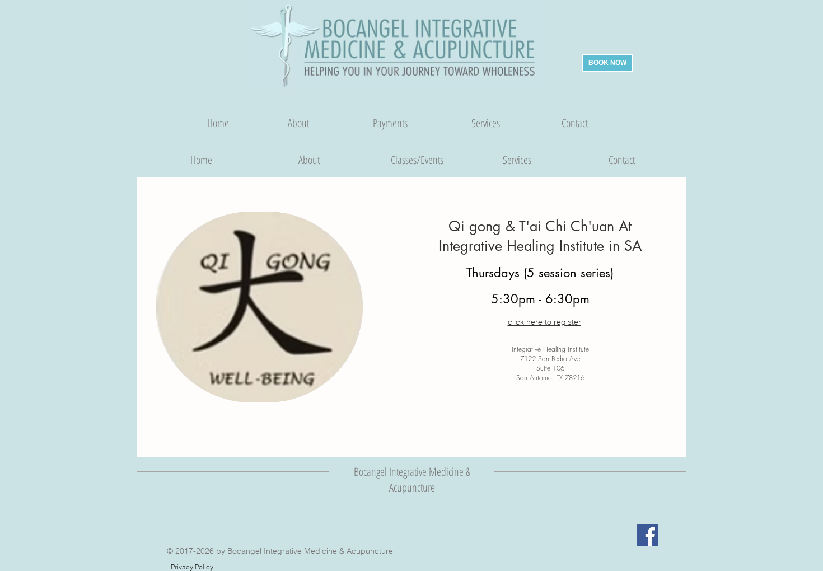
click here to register (544, 322)
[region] (259, 307)
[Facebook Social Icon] (647, 535)
